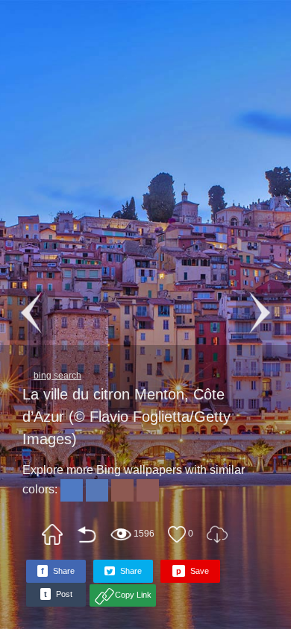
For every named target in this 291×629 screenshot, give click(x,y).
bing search (57, 375)
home (52, 534)
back (86, 534)
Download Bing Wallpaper (217, 534)
